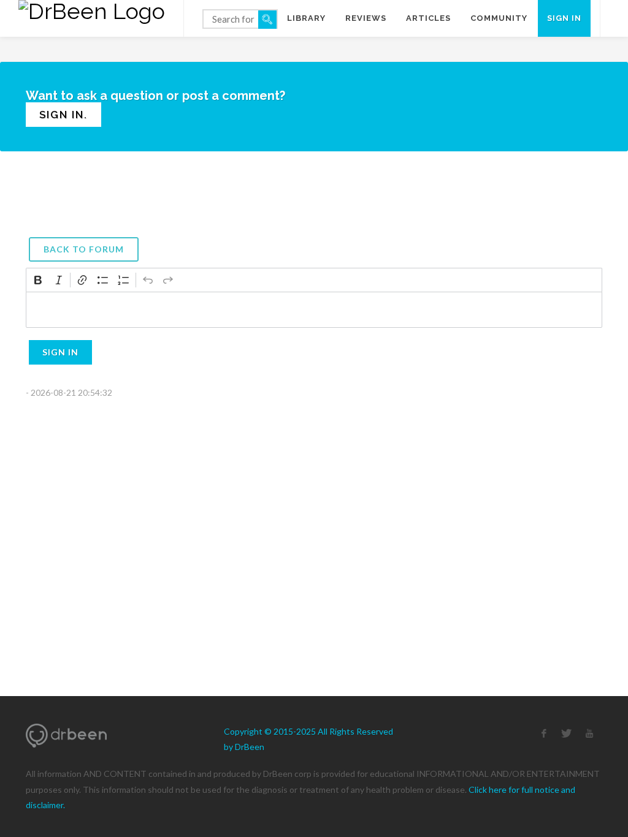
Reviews (365, 18)
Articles (428, 18)
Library (306, 18)
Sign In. (63, 114)
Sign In (60, 352)
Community (498, 18)
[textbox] (314, 310)
